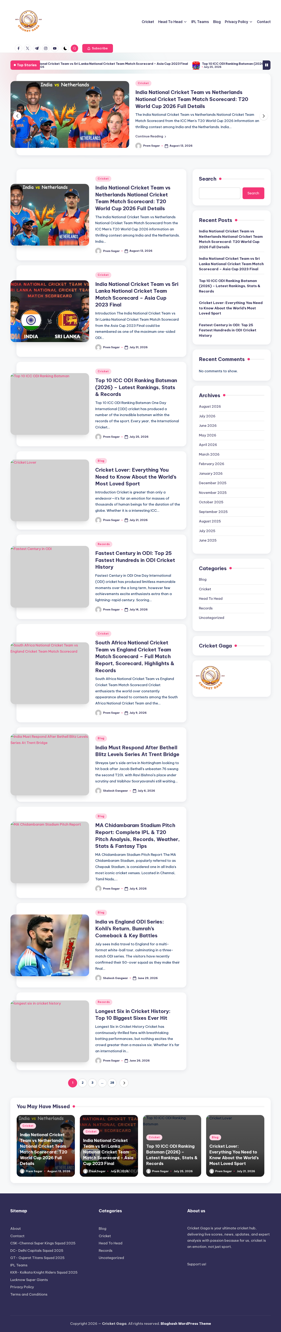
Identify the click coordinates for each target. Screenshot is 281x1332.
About (15, 1228)
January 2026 (211, 473)
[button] (97, 48)
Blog (101, 460)
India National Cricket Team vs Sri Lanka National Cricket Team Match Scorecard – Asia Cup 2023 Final (196, 99)
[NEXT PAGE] (124, 1082)
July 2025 (207, 531)
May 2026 (207, 435)
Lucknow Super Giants (29, 1279)
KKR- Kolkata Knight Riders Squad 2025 (44, 1272)
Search (207, 179)
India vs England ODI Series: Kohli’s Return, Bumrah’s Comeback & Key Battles (129, 929)
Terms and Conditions (29, 1294)
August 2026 (210, 406)
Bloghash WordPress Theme (186, 1323)
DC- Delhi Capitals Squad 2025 (36, 1250)
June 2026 (208, 425)
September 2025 (213, 511)
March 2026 (209, 454)
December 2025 (212, 483)
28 (112, 1083)
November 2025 (213, 492)
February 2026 (211, 464)
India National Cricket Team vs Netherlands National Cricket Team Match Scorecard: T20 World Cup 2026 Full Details (231, 239)
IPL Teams (19, 1265)
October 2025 (211, 502)
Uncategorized (211, 617)
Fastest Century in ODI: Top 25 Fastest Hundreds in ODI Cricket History (135, 560)
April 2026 (208, 444)
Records (104, 544)
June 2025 (208, 540)
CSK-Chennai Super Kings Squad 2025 (42, 1243)
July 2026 (207, 416)
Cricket (143, 83)
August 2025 (210, 521)
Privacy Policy (22, 1287)
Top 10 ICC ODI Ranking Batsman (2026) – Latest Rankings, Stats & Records (206, 64)
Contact (17, 1236)
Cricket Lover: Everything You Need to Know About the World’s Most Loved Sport (135, 477)
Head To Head (211, 598)
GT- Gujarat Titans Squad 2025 (37, 1257)
